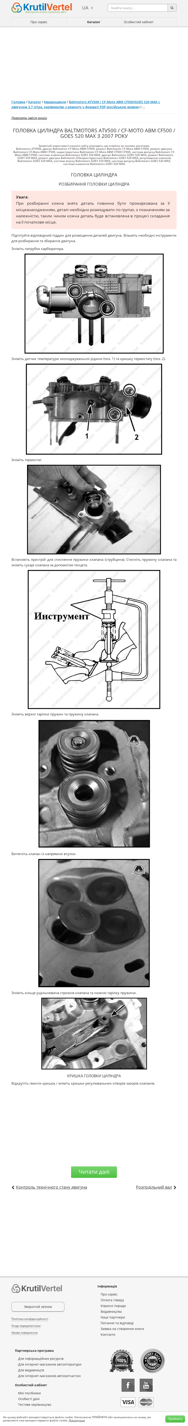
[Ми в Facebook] (128, 1385)
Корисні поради (113, 1306)
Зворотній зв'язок (38, 1306)
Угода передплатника (26, 1326)
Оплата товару (112, 1300)
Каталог (93, 22)
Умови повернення (24, 1333)
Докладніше (77, 1420)
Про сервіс (38, 22)
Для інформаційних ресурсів (41, 1358)
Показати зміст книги (29, 118)
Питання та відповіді (117, 1323)
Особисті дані (29, 1399)
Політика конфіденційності (29, 1319)
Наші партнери (113, 1317)
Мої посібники (29, 1393)
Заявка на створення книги (122, 1329)
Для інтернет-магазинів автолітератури (49, 1364)
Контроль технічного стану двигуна (51, 1187)
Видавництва (111, 1311)
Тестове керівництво (34, 1404)
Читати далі (94, 1171)
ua (85, 8)
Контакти (108, 1334)
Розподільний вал (154, 1187)
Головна (18, 102)
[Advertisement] (94, 61)
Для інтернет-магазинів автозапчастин (49, 1376)
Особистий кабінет (139, 22)
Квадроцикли (55, 102)
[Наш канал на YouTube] (146, 1385)
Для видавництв (31, 1370)
